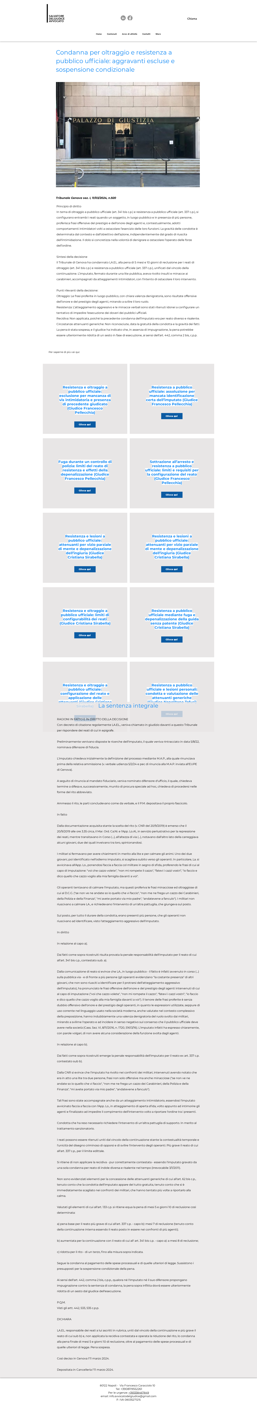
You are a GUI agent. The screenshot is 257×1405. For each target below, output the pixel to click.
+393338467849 (138, 1392)
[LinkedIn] (123, 18)
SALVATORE (56, 16)
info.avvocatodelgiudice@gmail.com (132, 1396)
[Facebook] (130, 18)
